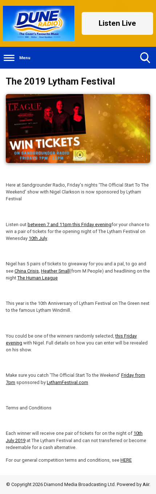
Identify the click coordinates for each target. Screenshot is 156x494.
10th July (38, 238)
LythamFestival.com (67, 382)
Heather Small (55, 271)
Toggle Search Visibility (145, 58)
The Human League (37, 278)
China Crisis (27, 271)
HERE (126, 460)
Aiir (146, 484)
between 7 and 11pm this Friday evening (69, 224)
